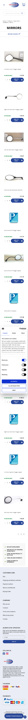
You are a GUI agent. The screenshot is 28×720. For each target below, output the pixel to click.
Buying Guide (7, 591)
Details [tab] (14, 333)
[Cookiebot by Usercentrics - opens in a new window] (19, 329)
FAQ (4, 576)
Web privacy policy (8, 615)
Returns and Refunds (9, 588)
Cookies (5, 619)
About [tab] (23, 333)
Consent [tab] (5, 333)
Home (4, 21)
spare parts (16, 21)
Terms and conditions (9, 611)
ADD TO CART (16, 79)
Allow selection (14, 385)
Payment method (8, 584)
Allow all (14, 381)
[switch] (24, 365)
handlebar (5, 22)
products (9, 21)
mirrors (11, 22)
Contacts (5, 608)
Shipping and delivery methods (12, 580)
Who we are (6, 604)
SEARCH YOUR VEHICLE (14, 716)
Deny (14, 390)
